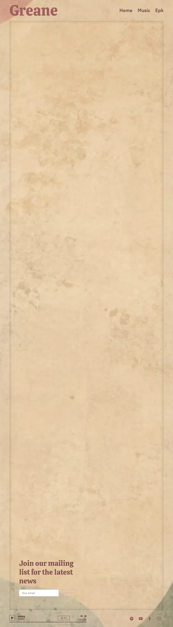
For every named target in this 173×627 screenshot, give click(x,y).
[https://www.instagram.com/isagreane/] (159, 619)
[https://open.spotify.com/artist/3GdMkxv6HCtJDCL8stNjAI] (131, 619)
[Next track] (85, 616)
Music (144, 10)
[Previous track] (81, 616)
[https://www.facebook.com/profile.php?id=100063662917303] (150, 619)
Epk (159, 10)
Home (125, 10)
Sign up (67, 592)
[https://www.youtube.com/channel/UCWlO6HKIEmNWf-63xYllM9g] (141, 619)
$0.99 (64, 618)
